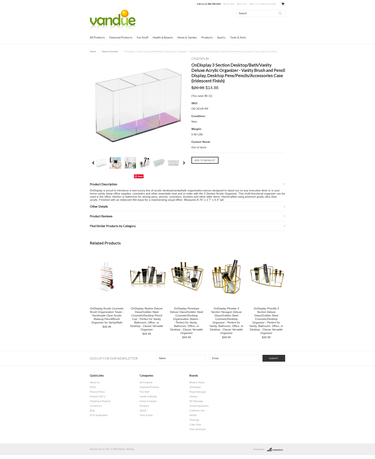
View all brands (197, 429)
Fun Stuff (142, 37)
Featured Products (120, 37)
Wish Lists (242, 4)
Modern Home (197, 382)
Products (207, 37)
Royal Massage (197, 392)
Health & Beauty (163, 37)
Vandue (193, 396)
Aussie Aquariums (199, 406)
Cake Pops (195, 424)
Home (93, 51)
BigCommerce (276, 449)
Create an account (267, 4)
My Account (228, 4)
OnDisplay (195, 387)
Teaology (194, 420)
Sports (221, 37)
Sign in (252, 4)
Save (140, 176)
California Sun (197, 410)
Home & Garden (187, 37)
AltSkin (193, 415)
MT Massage (196, 401)
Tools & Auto (238, 37)
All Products (97, 37)
